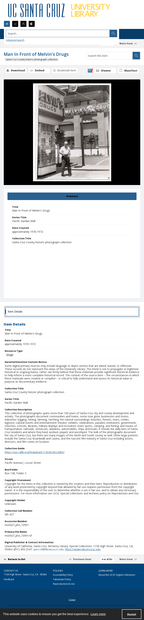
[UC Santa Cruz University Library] (60, 10)
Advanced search (15, 40)
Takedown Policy (62, 579)
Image (10, 354)
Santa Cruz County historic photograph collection (32, 59)
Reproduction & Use (64, 583)
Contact (72, 599)
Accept (131, 614)
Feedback (9, 579)
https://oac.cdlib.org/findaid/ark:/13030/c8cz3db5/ (34, 452)
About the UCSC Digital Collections (116, 574)
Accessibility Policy (63, 574)
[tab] (72, 196)
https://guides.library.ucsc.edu (82, 549)
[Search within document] (136, 55)
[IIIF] (90, 70)
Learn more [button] (98, 614)
